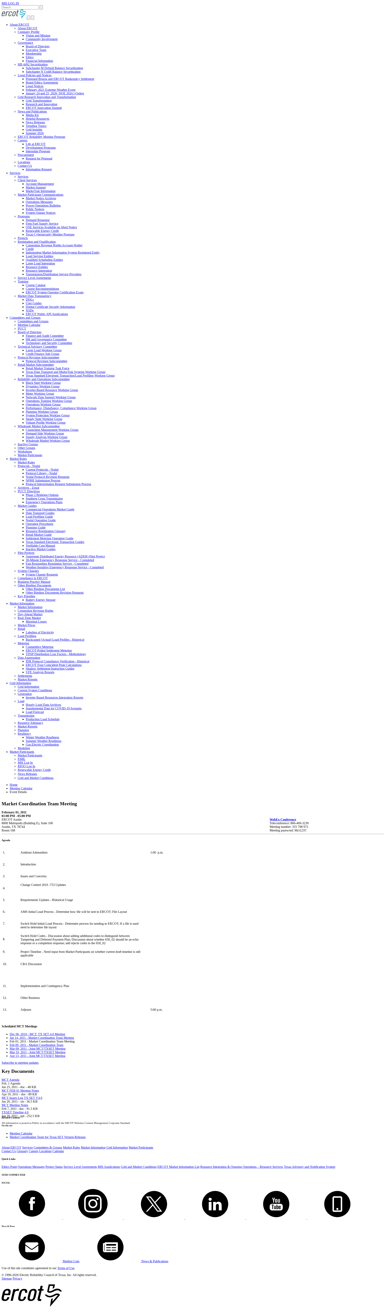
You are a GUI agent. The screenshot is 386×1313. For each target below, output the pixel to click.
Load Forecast (35, 712)
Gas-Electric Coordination (42, 744)
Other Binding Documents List (45, 589)
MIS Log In (25, 762)
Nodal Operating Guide (41, 520)
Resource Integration (39, 270)
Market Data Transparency (34, 296)
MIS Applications (109, 1166)
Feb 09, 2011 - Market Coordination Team (36, 1045)
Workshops (25, 451)
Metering (23, 643)
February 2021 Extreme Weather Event (50, 89)
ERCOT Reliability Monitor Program (41, 136)
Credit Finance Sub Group (42, 354)
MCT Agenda (10, 1079)
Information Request (39, 169)
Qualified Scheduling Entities (44, 259)
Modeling (24, 748)
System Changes (28, 571)
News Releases (35, 122)
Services (15, 173)
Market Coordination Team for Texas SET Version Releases (48, 1137)
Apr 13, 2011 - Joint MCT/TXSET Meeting (37, 1056)
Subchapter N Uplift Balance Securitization (53, 71)
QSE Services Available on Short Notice (51, 227)
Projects (23, 238)
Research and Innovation (41, 104)
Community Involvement (41, 39)
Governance (25, 42)
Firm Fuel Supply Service (42, 223)
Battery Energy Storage (40, 600)
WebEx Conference (283, 819)
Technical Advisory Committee (37, 346)
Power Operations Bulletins (43, 205)
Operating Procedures (39, 524)
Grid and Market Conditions (35, 778)
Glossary (22, 1151)
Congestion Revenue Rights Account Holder (54, 245)
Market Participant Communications (40, 194)
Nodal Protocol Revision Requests (47, 477)
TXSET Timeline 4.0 (15, 1112)
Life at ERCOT (36, 144)
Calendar (58, 1151)
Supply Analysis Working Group (46, 437)
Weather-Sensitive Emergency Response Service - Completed (65, 567)
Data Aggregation (29, 657)
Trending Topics (36, 126)
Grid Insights (34, 129)
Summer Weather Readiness (43, 741)
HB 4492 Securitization (33, 64)
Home (13, 784)
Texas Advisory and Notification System (309, 1166)
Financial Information (39, 61)
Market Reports (27, 679)
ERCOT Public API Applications (47, 314)
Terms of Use (65, 1268)
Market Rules (18, 458)
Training (23, 281)
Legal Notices (34, 86)
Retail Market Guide (39, 534)
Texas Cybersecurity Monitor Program (50, 234)
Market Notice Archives (41, 198)
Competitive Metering (39, 647)
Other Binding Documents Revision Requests (55, 592)
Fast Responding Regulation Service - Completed (57, 563)
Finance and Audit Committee (45, 335)
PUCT (22, 328)
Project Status (54, 1166)
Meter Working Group (40, 393)
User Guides (34, 303)
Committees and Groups (25, 317)
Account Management (40, 184)
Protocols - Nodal (29, 466)
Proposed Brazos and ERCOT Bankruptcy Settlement (60, 79)
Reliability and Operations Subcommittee (44, 379)
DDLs (30, 299)
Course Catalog (35, 285)
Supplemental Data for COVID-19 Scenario (54, 708)
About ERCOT (19, 24)
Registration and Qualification (37, 241)
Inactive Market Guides (40, 549)
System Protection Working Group (48, 415)
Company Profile (28, 32)
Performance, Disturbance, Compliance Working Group (61, 408)
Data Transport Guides (40, 513)
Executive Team (36, 50)
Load (21, 701)
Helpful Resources (37, 118)
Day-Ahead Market (30, 614)
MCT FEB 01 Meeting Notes (20, 1090)
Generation (25, 694)
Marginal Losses (36, 621)
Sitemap (7, 1278)
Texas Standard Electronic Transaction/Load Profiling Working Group (70, 375)
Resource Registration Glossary (46, 531)
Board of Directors (37, 46)
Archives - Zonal (28, 487)
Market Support (36, 187)
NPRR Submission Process (43, 480)
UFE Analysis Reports (40, 672)
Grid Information (20, 683)
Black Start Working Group (43, 382)
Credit (30, 249)
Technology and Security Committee (49, 343)
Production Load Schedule (43, 719)
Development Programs (41, 147)
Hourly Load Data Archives (43, 704)
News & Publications (154, 1261)
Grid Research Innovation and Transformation (47, 97)
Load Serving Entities (39, 256)
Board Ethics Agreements (42, 82)
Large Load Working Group (44, 350)
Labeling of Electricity (40, 632)
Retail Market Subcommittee (36, 364)
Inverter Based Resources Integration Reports (54, 697)
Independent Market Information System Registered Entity (63, 252)
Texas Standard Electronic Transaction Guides (55, 542)
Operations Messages (39, 202)
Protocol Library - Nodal (41, 473)
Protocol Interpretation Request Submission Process (58, 484)
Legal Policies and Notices (34, 75)
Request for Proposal (39, 158)
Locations (24, 162)
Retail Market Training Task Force (47, 368)
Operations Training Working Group (49, 401)
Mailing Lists (70, 1261)
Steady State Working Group (44, 419)
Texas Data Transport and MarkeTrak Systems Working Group (65, 372)
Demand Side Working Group (45, 433)
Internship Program (38, 151)
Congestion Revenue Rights (35, 610)
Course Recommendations (42, 288)
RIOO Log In (26, 766)
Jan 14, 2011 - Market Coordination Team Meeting (42, 1037)
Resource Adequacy (30, 723)
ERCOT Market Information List (178, 1166)
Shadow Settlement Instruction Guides (50, 668)
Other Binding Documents (34, 585)
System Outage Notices (40, 212)
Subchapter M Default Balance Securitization (54, 68)
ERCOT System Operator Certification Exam (54, 292)
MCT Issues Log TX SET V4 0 (22, 1098)
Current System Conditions (35, 690)
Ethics (30, 57)
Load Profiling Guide (39, 516)
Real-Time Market (29, 618)
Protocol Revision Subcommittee (38, 357)
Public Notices (35, 209)
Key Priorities (26, 596)
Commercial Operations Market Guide (50, 509)
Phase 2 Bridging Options (42, 495)
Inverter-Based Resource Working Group (52, 390)
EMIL (22, 759)
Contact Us (25, 165)
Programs (24, 216)
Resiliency (24, 733)
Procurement (26, 155)
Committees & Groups (48, 1147)
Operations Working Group (43, 404)
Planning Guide (36, 527)
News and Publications (32, 111)
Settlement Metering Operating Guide (49, 538)
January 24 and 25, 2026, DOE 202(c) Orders (55, 93)
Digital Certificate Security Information (50, 307)
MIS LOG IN (10, 3)
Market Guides (27, 505)
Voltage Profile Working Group (46, 422)
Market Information (22, 603)
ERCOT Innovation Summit (44, 108)
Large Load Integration (40, 263)
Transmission (26, 715)
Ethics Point (9, 1166)
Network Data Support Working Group (51, 397)
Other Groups (26, 448)
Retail (21, 628)
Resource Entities (37, 267)
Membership (34, 53)
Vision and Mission (38, 35)
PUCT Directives (29, 491)
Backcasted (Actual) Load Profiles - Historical (55, 639)
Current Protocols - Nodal (42, 469)
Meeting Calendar (29, 325)
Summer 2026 (35, 133)
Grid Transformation (39, 100)
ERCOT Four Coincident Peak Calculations (54, 665)
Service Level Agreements (34, 278)
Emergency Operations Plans (44, 502)
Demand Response (38, 220)
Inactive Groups (28, 444)
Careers (22, 140)
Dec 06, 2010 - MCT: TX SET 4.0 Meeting (37, 1034)
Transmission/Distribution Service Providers (53, 274)
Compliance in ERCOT (33, 578)
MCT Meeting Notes (15, 1105)
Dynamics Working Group (43, 386)
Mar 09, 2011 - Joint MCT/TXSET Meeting (38, 1048)
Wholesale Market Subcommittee (39, 426)
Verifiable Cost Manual (40, 545)
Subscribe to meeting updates (20, 1062)
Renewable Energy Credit (42, 231)
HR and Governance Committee (46, 339)
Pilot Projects (26, 553)
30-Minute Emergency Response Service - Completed (60, 560)
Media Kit (32, 115)
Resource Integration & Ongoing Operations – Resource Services (241, 1166)
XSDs (30, 310)
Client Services (27, 180)
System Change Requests (42, 574)
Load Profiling (27, 636)
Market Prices (26, 625)
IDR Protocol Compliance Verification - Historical (57, 661)
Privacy (17, 1278)
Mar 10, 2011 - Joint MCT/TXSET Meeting (38, 1052)
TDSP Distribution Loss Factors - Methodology (56, 654)
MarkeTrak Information (40, 191)
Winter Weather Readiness (42, 737)
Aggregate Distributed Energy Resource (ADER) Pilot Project (65, 556)
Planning (23, 730)
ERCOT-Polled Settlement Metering (49, 650)
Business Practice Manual (34, 581)
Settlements (25, 676)
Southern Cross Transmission (44, 498)
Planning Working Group (42, 411)
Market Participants (30, 455)
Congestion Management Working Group (52, 430)
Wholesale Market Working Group (48, 440)
